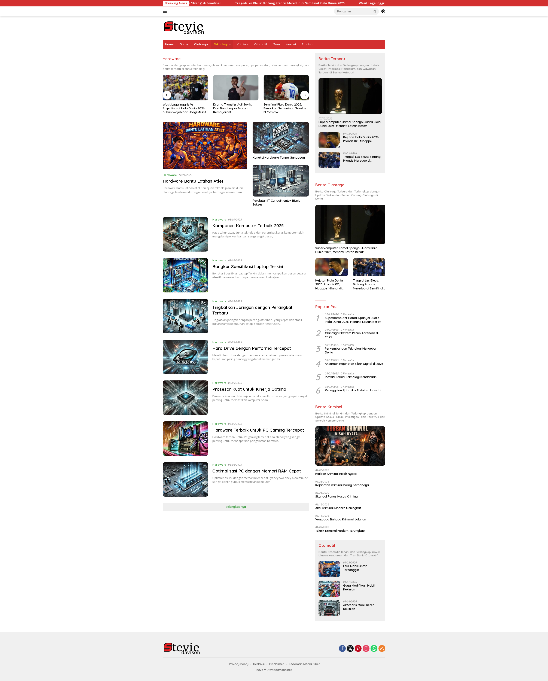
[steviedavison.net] (184, 28)
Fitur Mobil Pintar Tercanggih (355, 568)
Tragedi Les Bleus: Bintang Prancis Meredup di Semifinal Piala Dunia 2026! (253, 3)
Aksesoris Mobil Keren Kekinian (358, 607)
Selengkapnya (236, 507)
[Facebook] (342, 649)
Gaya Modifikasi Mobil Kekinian (359, 587)
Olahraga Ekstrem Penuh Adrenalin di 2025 (351, 335)
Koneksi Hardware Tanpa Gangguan (279, 157)
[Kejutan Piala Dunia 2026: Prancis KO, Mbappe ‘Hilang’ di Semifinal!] (329, 140)
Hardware (170, 175)
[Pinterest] (358, 649)
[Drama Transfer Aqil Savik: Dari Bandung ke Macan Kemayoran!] (236, 87)
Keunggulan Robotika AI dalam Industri (353, 390)
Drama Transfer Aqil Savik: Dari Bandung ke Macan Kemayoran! (232, 108)
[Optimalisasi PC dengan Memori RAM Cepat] (185, 479)
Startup (307, 44)
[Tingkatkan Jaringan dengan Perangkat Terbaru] (185, 316)
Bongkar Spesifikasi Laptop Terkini (247, 266)
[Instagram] (366, 649)
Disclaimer (276, 664)
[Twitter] (350, 649)
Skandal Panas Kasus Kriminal (336, 496)
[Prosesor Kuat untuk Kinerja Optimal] (185, 397)
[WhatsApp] (374, 649)
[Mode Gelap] (383, 11)
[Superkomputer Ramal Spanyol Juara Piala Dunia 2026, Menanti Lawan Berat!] (350, 96)
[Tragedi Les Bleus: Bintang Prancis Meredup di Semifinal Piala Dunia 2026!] (329, 160)
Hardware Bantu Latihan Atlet (193, 181)
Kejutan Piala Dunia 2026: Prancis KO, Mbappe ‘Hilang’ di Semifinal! (361, 139)
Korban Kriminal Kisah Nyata (336, 474)
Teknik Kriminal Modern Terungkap (340, 531)
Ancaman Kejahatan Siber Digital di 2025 (354, 364)
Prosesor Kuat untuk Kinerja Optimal (249, 389)
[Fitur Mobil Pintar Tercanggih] (329, 569)
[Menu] (165, 11)
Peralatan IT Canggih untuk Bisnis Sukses (276, 202)
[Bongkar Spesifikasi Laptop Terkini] (185, 275)
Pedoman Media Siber (304, 664)
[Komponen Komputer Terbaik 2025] (185, 234)
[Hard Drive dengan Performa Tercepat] (185, 357)
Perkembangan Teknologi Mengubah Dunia (351, 350)
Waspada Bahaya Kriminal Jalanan (340, 519)
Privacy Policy (239, 664)
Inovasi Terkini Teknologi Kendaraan (351, 377)
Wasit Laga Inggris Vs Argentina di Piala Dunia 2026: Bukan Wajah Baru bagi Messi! (383, 3)
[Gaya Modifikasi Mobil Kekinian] (329, 589)
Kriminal (242, 44)
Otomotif (260, 44)
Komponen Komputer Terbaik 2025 (248, 225)
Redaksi (259, 664)
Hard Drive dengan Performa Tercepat (251, 348)
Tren (276, 44)
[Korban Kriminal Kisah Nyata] (350, 446)
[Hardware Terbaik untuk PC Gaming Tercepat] (185, 438)
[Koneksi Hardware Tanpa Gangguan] (281, 137)
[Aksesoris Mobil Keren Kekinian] (329, 608)
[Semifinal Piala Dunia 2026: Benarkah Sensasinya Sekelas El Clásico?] (286, 87)
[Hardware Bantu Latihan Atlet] (205, 145)
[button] (374, 11)
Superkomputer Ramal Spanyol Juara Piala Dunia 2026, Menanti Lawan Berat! (350, 124)
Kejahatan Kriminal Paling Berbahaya (342, 485)
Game (184, 44)
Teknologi (221, 44)
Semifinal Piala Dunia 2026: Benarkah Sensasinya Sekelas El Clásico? (285, 108)
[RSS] (381, 649)
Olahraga (201, 44)
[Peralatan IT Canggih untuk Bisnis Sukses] (281, 181)
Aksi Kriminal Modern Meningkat (338, 508)
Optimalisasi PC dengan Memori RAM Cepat (256, 471)
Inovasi (291, 44)
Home (169, 44)
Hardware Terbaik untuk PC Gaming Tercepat (258, 430)
